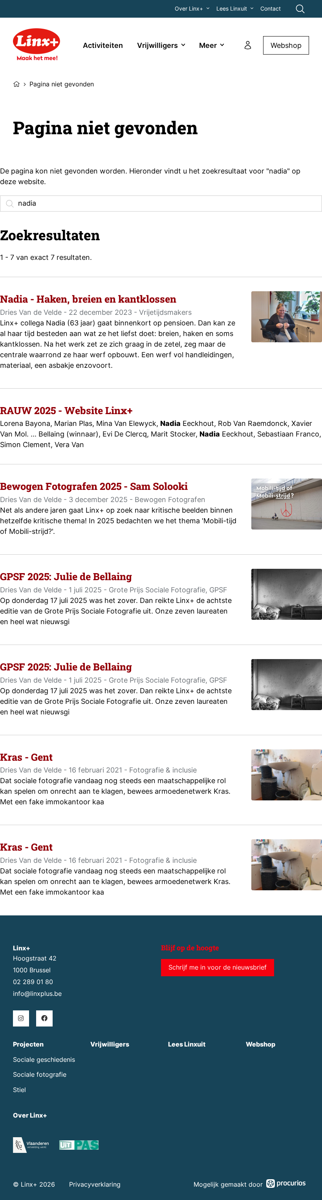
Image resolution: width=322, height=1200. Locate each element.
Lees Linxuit (231, 8)
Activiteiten (103, 45)
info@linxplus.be (37, 993)
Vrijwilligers (157, 45)
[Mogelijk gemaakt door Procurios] (286, 1185)
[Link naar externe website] (79, 1146)
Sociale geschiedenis (44, 1059)
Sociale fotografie (39, 1074)
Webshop (286, 45)
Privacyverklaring (95, 1184)
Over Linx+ (189, 8)
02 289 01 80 (33, 982)
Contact (270, 8)
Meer (208, 45)
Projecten (28, 1044)
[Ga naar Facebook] (44, 1018)
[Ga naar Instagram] (21, 1018)
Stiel (19, 1090)
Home (16, 83)
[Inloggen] (248, 45)
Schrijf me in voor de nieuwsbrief (217, 967)
